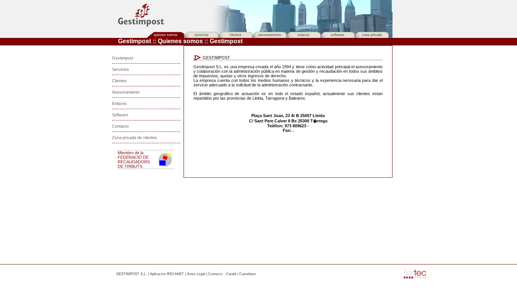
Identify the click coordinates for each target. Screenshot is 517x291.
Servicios (120, 69)
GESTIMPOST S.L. (131, 274)
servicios (202, 35)
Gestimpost (122, 58)
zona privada (372, 35)
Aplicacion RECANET (167, 274)
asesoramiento (269, 35)
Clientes (119, 80)
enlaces (303, 35)
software (337, 35)
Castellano (247, 274)
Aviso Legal (196, 274)
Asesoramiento (126, 92)
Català (231, 274)
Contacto (120, 126)
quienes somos (166, 35)
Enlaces (119, 103)
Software (120, 115)
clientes (235, 35)
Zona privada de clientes (134, 137)
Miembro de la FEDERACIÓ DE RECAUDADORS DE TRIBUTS (134, 159)
